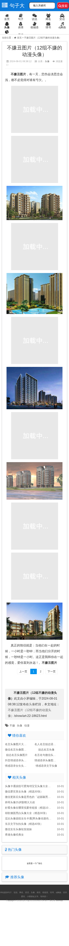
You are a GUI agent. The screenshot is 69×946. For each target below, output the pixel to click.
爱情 (20, 34)
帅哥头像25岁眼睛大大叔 (20, 802)
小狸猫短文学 (32, 896)
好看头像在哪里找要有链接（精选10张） (28, 807)
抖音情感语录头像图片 (17, 760)
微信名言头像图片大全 (17, 749)
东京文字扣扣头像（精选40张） (24, 823)
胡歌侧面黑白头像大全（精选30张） (26, 813)
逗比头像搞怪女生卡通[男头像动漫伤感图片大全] (28, 818)
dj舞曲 (62, 27)
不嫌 (12, 725)
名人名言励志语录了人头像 (46, 744)
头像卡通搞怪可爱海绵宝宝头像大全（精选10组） (28, 786)
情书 (48, 27)
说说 (34, 19)
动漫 (27, 725)
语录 (7, 35)
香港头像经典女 (14, 834)
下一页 (52, 671)
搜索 (64, 6)
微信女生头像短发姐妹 (18, 829)
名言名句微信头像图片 (46, 754)
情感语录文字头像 (46, 765)
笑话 (62, 19)
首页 (7, 19)
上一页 (23, 671)
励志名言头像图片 (17, 754)
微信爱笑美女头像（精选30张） (24, 791)
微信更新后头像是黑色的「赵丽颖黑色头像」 (28, 796)
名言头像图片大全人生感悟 (17, 744)
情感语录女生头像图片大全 (17, 765)
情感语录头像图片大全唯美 (46, 760)
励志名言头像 (46, 749)
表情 (20, 27)
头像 (7, 27)
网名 (48, 19)
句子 (20, 19)
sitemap (59, 900)
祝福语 (34, 27)
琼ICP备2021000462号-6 (33, 900)
